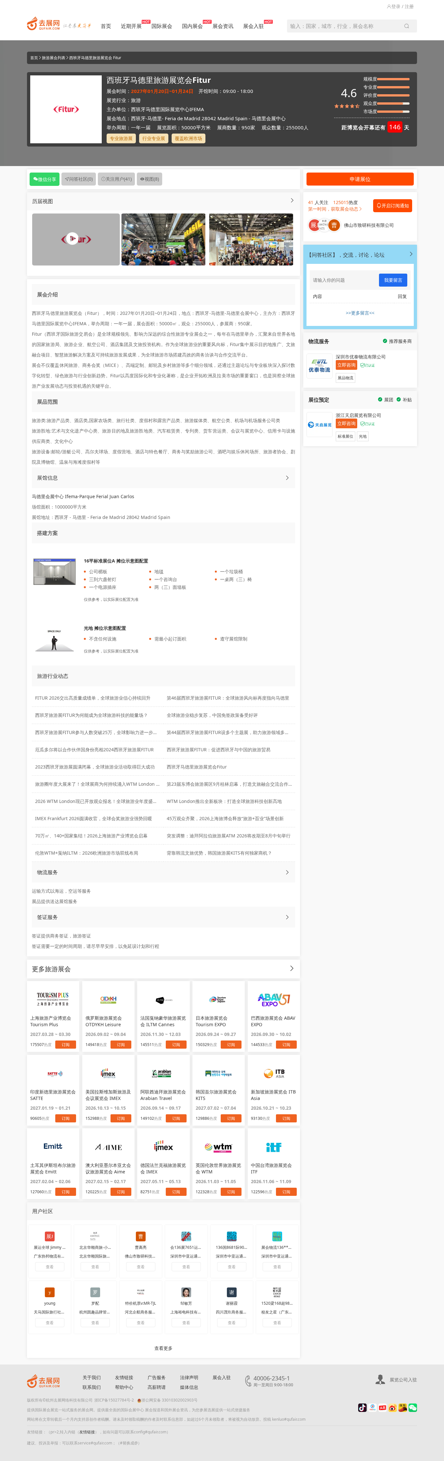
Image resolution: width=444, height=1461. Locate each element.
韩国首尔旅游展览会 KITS (216, 1095)
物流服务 (47, 872)
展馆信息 (47, 477)
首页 (106, 26)
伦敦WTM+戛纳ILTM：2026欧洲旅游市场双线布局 (86, 853)
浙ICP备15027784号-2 (114, 1400)
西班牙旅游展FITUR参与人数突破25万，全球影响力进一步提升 (98, 732)
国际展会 (161, 26)
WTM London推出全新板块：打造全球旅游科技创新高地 (224, 801)
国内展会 (192, 26)
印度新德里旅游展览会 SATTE (53, 1095)
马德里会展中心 (269, 118)
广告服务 (157, 1377)
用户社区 (42, 1211)
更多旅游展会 (51, 968)
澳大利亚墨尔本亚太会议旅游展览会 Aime (108, 1168)
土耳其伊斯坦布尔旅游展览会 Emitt (53, 1168)
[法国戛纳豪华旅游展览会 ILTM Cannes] (163, 999)
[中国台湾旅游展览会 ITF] (274, 1146)
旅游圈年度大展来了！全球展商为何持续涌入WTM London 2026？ (103, 784)
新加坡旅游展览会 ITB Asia (273, 1095)
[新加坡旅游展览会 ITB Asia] (274, 1073)
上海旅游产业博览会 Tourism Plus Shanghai (50, 1021)
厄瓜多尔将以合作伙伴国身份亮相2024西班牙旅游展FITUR (94, 749)
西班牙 (138, 118)
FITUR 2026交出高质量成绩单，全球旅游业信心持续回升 (92, 698)
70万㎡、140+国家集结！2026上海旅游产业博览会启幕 (91, 836)
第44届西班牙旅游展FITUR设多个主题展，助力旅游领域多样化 (230, 732)
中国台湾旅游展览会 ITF (271, 1168)
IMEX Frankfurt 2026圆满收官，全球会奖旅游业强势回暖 (93, 818)
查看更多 (163, 1348)
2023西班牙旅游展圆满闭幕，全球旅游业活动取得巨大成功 (95, 767)
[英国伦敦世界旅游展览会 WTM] (219, 1146)
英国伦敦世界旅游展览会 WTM (218, 1168)
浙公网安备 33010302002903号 (169, 1400)
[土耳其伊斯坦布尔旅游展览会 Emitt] (53, 1146)
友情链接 (124, 1377)
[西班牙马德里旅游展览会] (163, 239)
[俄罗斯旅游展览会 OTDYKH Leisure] (108, 999)
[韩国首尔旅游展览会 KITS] (219, 1073)
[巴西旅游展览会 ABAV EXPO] (274, 999)
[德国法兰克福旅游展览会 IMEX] (163, 1146)
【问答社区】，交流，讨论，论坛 (346, 254)
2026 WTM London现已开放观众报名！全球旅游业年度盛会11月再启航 (108, 801)
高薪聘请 (157, 1387)
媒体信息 (189, 1387)
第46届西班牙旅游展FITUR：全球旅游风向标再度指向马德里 (228, 698)
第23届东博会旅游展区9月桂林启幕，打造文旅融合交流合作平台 (232, 784)
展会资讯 (223, 26)
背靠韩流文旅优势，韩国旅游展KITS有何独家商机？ (219, 853)
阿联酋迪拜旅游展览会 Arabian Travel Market (163, 1095)
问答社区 (81, 179)
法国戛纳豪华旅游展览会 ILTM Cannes (163, 1021)
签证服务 (47, 917)
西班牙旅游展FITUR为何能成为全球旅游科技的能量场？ (91, 715)
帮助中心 (124, 1387)
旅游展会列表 (53, 57)
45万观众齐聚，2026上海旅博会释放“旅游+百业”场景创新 (225, 818)
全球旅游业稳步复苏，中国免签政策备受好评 (212, 715)
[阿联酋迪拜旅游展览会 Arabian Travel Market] (163, 1073)
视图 (152, 179)
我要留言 (393, 280)
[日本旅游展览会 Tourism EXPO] (219, 999)
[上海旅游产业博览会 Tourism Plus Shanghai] (53, 999)
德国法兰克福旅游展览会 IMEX (163, 1168)
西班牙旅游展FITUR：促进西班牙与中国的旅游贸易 (218, 749)
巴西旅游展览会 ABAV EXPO (273, 1021)
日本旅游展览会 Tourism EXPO (212, 1021)
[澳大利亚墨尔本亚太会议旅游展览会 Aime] (108, 1146)
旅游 (136, 100)
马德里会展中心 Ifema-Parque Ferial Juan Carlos (83, 496)
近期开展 (131, 26)
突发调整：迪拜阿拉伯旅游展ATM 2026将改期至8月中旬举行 (229, 836)
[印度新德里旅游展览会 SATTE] (53, 1073)
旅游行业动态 (52, 675)
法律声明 (189, 1377)
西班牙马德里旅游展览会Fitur (197, 767)
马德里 (154, 118)
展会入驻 (253, 26)
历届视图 (42, 201)
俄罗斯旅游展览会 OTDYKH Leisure (103, 1021)
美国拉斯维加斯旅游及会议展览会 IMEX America (108, 1095)
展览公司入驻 (403, 1380)
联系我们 (92, 1387)
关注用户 (119, 179)
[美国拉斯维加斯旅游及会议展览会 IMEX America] (108, 1073)
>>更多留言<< (360, 313)
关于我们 (92, 1377)
